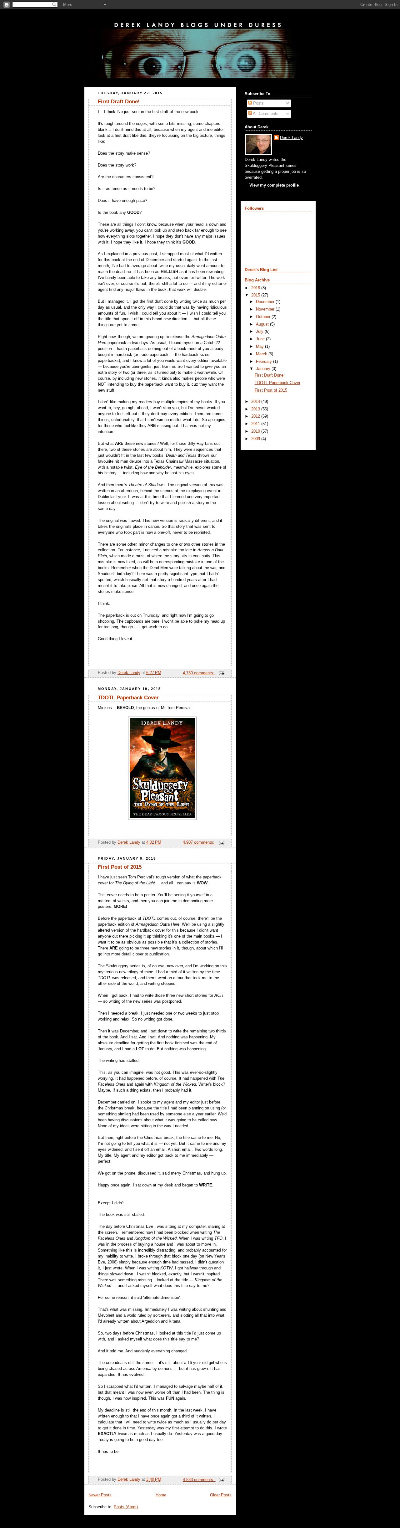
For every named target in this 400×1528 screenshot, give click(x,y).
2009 (256, 439)
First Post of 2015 (120, 867)
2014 (256, 401)
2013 (256, 409)
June (261, 339)
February (264, 361)
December (266, 302)
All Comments (265, 113)
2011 (256, 424)
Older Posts (221, 1495)
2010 (256, 431)
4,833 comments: (199, 1480)
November (266, 309)
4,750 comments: (199, 673)
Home (161, 1495)
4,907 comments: (199, 842)
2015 (256, 295)
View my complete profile (274, 185)
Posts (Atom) (126, 1507)
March (262, 354)
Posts (258, 103)
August (263, 324)
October (264, 317)
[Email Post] (221, 673)
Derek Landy (291, 138)
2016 (256, 288)
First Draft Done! (119, 102)
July (260, 331)
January (264, 369)
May (260, 346)
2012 (256, 416)
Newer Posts (100, 1495)
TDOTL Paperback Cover (128, 698)
